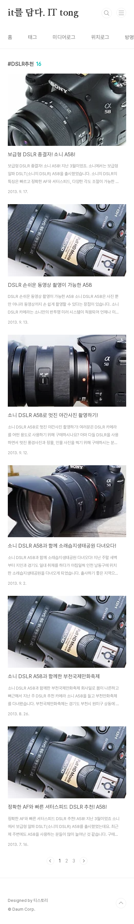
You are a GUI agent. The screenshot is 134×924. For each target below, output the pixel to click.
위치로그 (100, 37)
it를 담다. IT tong (43, 13)
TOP (121, 903)
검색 (107, 13)
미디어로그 (64, 37)
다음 (83, 861)
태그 (32, 37)
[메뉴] (121, 13)
